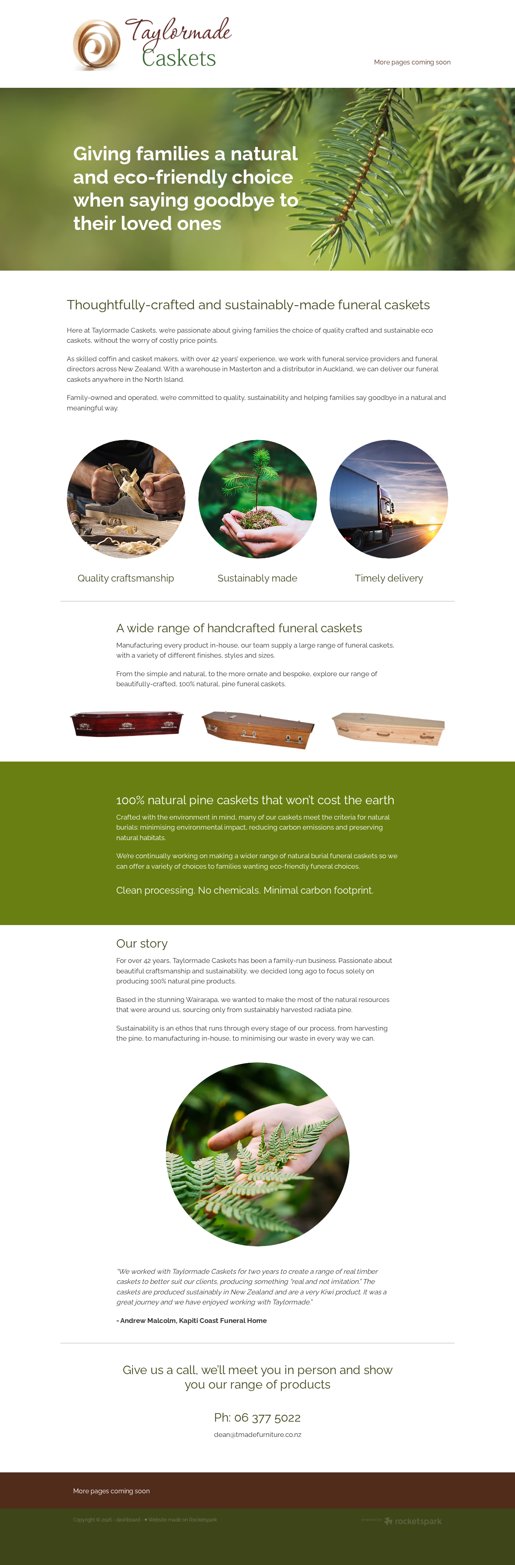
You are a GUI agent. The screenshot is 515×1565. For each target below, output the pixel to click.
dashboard (128, 1519)
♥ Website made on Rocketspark (180, 1519)
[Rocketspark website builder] (401, 1522)
